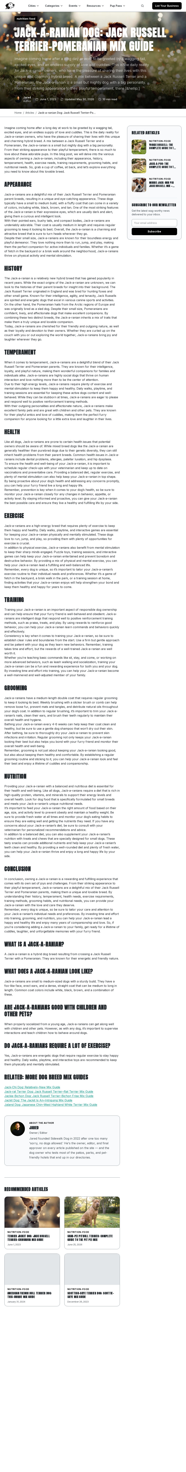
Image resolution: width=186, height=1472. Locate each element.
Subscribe (154, 231)
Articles (29, 112)
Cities (32, 5)
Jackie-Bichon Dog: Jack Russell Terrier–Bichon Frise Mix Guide (48, 1096)
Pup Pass (116, 5)
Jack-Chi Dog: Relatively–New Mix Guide (32, 1087)
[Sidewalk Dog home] (9, 5)
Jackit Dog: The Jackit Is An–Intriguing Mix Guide (38, 1100)
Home (18, 112)
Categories (52, 5)
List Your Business (167, 5)
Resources (94, 5)
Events (73, 5)
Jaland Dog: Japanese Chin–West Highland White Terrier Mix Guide (50, 1104)
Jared (34, 1127)
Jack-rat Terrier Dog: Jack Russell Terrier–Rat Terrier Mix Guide (48, 1091)
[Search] (142, 5)
